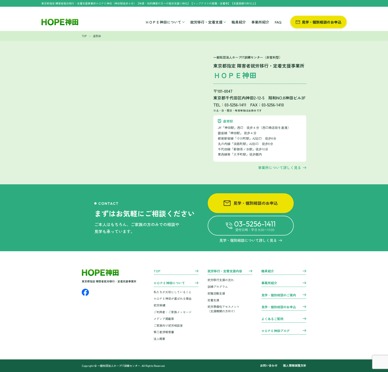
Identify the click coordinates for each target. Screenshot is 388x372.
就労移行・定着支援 (206, 22)
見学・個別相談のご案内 (278, 295)
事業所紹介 (260, 22)
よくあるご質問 (272, 319)
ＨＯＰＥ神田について (163, 22)
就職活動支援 (216, 293)
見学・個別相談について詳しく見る (248, 240)
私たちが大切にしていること (173, 292)
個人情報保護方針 (294, 365)
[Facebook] (85, 292)
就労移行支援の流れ (220, 280)
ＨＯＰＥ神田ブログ (275, 331)
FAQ (278, 22)
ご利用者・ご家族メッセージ (173, 312)
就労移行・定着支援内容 (224, 271)
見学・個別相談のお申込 (321, 22)
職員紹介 (238, 22)
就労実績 (159, 305)
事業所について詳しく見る (279, 167)
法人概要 (159, 339)
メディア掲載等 (164, 319)
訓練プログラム (217, 286)
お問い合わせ (269, 365)
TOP (157, 271)
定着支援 (213, 300)
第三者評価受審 (164, 332)
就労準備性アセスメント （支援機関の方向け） (223, 308)
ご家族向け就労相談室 (168, 325)
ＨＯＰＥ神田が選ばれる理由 (173, 298)
